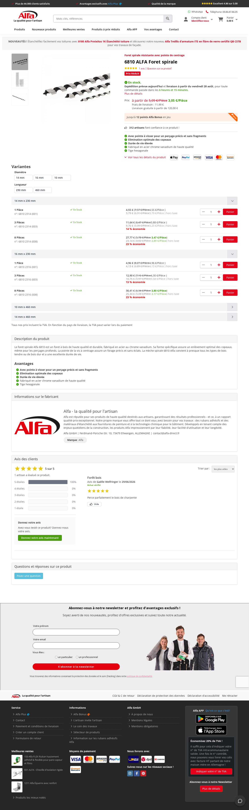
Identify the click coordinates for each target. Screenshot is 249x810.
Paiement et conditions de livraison (37, 726)
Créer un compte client (30, 732)
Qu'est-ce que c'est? (217, 710)
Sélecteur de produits (86, 732)
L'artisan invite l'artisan (87, 720)
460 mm (40, 190)
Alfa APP (132, 29)
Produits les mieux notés (31, 797)
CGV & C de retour (123, 695)
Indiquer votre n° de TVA (211, 771)
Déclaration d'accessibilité (203, 695)
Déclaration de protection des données (161, 695)
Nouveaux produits (44, 29)
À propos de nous (142, 714)
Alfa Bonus (80, 714)
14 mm (20, 177)
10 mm (58, 177)
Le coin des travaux (85, 726)
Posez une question (29, 576)
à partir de (159, 100)
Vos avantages (153, 29)
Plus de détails (133, 93)
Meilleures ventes (74, 29)
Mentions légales (141, 720)
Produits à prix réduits (106, 29)
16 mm (39, 177)
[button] (124, 201)
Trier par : (204, 468)
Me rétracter (230, 695)
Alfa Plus (113, 3)
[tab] (124, 201)
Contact (174, 29)
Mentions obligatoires (144, 726)
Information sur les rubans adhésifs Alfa (93, 740)
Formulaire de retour (28, 738)
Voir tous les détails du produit (147, 157)
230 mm (21, 190)
